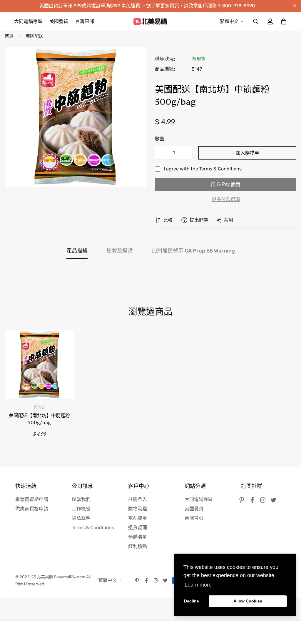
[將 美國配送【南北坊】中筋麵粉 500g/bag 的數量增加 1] (186, 153)
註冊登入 (137, 499)
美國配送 (34, 36)
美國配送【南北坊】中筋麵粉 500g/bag (39, 419)
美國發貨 (58, 21)
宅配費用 (137, 518)
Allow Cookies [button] (247, 601)
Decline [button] (191, 601)
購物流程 (137, 509)
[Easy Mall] (150, 21)
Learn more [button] (198, 585)
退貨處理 (137, 527)
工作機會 (81, 509)
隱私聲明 (81, 518)
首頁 (9, 36)
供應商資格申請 (31, 509)
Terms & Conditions (220, 169)
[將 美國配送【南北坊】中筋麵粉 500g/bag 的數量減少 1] (161, 153)
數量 (159, 139)
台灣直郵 (84, 21)
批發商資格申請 (31, 499)
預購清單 (137, 537)
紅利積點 (137, 546)
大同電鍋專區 (28, 21)
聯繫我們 (81, 499)
